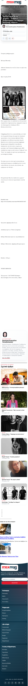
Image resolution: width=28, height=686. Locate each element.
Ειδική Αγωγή (5, 657)
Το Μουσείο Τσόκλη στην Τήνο (9, 556)
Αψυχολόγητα (5, 640)
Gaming (4, 618)
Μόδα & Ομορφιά (6, 629)
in (9, 38)
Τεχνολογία (5, 652)
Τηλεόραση (5, 615)
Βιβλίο (3, 596)
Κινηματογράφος (6, 610)
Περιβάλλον (5, 655)
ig (15, 682)
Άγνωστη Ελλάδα (6, 663)
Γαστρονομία (5, 627)
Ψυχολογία (4, 638)
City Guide (4, 666)
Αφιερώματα (5, 598)
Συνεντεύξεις (5, 14)
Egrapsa (4, 668)
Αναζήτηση (15, 582)
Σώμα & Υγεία (5, 632)
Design (4, 635)
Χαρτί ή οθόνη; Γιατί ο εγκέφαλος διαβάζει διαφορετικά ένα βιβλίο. (12, 537)
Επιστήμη (4, 649)
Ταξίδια (4, 660)
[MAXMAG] (14, 2)
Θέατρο (4, 613)
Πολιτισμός (5, 593)
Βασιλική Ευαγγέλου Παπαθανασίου (9, 341)
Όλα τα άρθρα (6, 357)
